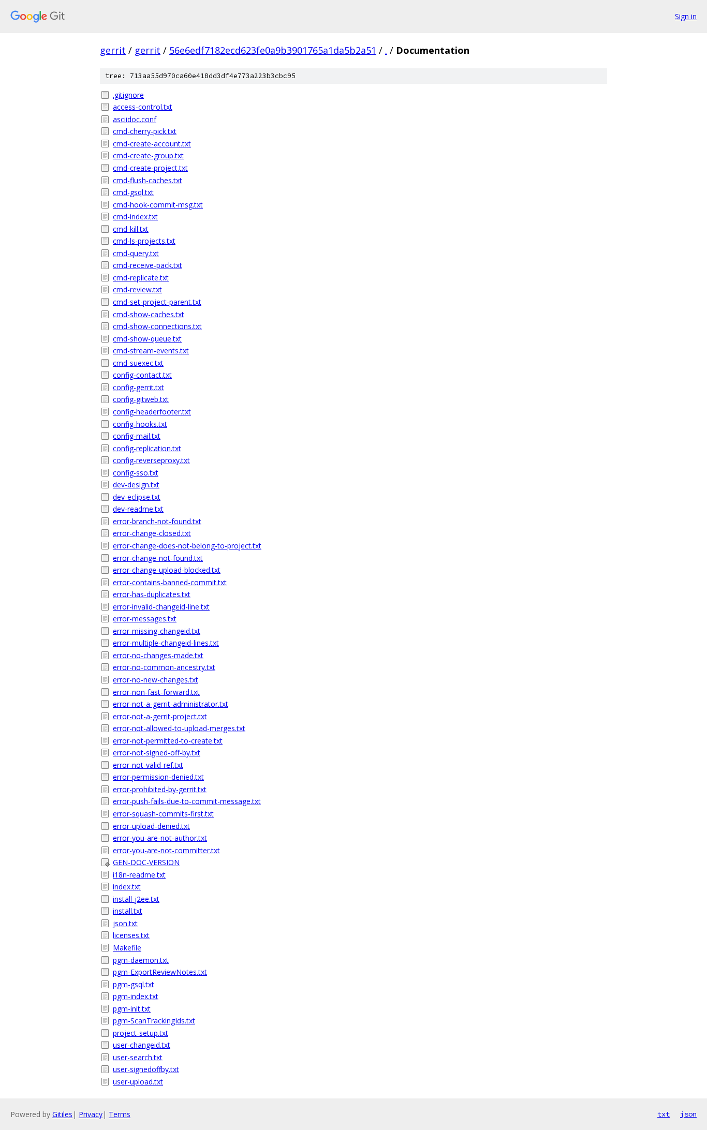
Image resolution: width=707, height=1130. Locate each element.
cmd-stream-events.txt (151, 350)
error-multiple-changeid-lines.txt (166, 643)
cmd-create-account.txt (152, 143)
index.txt (127, 886)
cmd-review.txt (137, 289)
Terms (119, 1114)
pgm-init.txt (132, 1009)
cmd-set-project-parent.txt (157, 302)
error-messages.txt (144, 618)
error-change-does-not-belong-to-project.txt (187, 546)
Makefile (127, 948)
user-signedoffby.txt (146, 1069)
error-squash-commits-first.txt (163, 814)
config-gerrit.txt (138, 387)
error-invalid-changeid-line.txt (161, 607)
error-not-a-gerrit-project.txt (160, 716)
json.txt (125, 923)
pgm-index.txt (135, 996)
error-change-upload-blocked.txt (166, 570)
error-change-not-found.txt (158, 558)
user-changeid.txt (141, 1045)
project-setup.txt (140, 1033)
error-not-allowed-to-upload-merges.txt (179, 728)
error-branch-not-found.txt (157, 521)
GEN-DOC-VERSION (146, 862)
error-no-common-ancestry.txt (164, 667)
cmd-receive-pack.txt (147, 265)
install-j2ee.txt (136, 899)
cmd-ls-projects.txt (144, 241)
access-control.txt (142, 107)
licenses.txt (131, 935)
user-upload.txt (138, 1082)
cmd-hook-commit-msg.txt (158, 205)
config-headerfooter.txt (152, 412)
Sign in (686, 16)
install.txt (127, 911)
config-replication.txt (147, 448)
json (688, 1114)
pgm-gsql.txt (133, 984)
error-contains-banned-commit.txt (170, 582)
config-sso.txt (135, 473)
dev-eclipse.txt (136, 497)
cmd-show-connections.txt (157, 326)
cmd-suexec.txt (138, 363)
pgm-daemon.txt (141, 960)
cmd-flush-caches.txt (147, 180)
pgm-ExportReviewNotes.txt (160, 972)
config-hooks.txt (140, 424)
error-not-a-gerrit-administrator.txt (170, 704)
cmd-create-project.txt (150, 168)
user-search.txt (138, 1057)
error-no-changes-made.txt (158, 655)
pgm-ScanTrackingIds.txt (154, 1020)
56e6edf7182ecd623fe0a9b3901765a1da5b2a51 (272, 50)
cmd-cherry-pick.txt (144, 131)
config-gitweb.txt (141, 399)
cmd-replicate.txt (141, 277)
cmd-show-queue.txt (147, 339)
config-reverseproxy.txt (151, 460)
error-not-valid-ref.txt (148, 765)
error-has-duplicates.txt (151, 594)
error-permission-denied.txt (158, 777)
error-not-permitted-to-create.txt (168, 741)
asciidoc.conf (134, 119)
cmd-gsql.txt (133, 192)
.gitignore (128, 95)
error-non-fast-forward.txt (156, 692)
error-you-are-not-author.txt (160, 838)
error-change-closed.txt (152, 533)
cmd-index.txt (135, 216)
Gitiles (62, 1114)
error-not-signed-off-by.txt (156, 752)
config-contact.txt (142, 375)
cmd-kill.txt (131, 229)
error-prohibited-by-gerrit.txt (160, 789)
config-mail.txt (136, 436)
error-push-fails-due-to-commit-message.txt (187, 801)
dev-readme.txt (138, 509)
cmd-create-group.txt (148, 155)
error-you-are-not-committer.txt (166, 850)
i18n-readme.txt (139, 875)
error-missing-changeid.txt (156, 631)
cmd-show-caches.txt (148, 314)
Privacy (90, 1114)
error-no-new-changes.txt (155, 680)
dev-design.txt (136, 484)
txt (663, 1114)
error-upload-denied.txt (151, 826)
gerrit (113, 50)
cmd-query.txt (136, 253)
